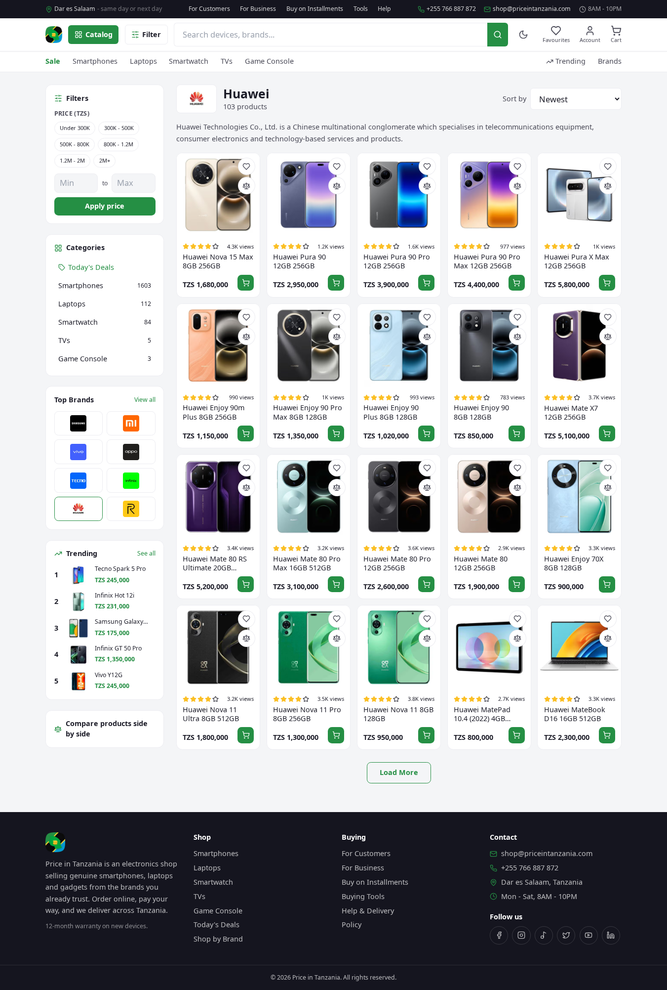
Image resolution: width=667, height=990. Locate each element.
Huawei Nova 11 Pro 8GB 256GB (307, 714)
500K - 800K (74, 144)
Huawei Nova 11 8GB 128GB (398, 714)
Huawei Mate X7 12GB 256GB (571, 413)
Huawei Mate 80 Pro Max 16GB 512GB (307, 563)
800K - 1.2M (118, 144)
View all (145, 400)
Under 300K (75, 128)
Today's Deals (216, 924)
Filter (151, 34)
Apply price (104, 206)
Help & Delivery (368, 910)
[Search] (497, 34)
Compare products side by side (107, 729)
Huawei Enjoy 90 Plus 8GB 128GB (391, 412)
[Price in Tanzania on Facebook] (499, 935)
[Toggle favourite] (246, 166)
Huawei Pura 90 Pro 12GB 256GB (396, 261)
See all (146, 554)
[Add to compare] (246, 185)
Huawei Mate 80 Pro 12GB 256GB (397, 563)
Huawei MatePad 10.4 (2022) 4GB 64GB (482, 714)
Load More (399, 772)
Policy (351, 924)
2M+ (104, 160)
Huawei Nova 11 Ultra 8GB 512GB (211, 714)
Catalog (99, 34)
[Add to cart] (245, 283)
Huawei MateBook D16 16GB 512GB (574, 714)
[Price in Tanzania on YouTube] (589, 935)
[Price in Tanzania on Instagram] (521, 935)
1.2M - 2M (72, 160)
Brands (610, 61)
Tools (360, 9)
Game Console (269, 61)
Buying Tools (363, 896)
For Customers (209, 9)
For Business (258, 9)
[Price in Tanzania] (53, 34)
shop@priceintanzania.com (532, 9)
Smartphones (95, 61)
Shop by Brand (218, 939)
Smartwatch (188, 61)
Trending (570, 61)
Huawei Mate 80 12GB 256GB (481, 563)
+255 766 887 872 (451, 9)
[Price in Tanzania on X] (566, 935)
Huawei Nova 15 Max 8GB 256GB (218, 261)
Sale (52, 61)
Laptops (143, 61)
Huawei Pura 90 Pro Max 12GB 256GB (487, 261)
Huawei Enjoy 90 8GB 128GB (481, 412)
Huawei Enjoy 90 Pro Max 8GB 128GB (307, 412)
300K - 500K (119, 128)
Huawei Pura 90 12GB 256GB (299, 261)
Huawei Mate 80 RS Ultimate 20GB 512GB (215, 563)
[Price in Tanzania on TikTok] (544, 935)
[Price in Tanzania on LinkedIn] (611, 935)
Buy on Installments (314, 9)
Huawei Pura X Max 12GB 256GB (576, 261)
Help (384, 9)
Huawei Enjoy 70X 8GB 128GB (573, 563)
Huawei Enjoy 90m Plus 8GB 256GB (213, 412)
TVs (227, 61)
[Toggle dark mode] (523, 35)
